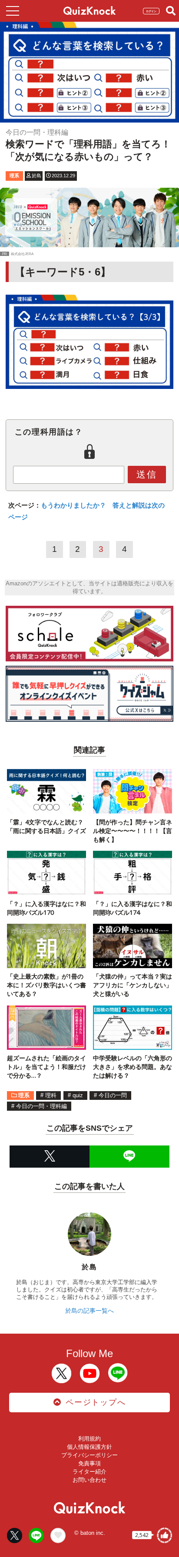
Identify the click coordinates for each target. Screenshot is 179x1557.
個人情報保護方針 (89, 1447)
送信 (146, 474)
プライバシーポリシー (89, 1455)
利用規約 (89, 1438)
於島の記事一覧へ (89, 1310)
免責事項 (89, 1463)
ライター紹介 (89, 1471)
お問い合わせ (89, 1480)
